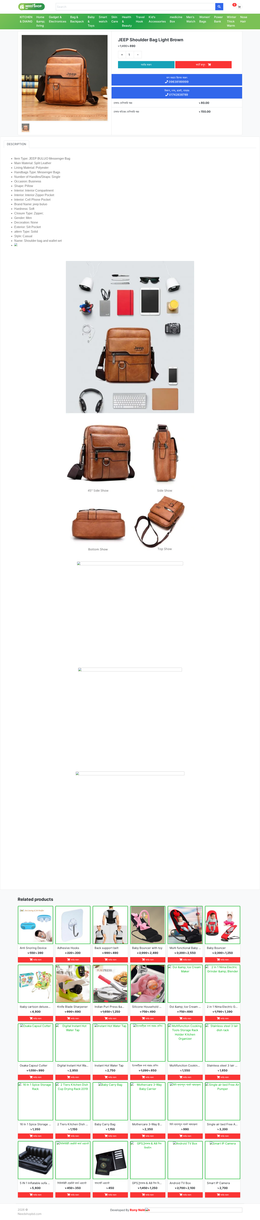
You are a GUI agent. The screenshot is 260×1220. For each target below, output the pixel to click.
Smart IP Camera (218, 1183)
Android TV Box (180, 1183)
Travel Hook (140, 19)
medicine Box (176, 19)
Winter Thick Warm (231, 21)
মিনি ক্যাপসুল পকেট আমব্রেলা (183, 1124)
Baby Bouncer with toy (147, 948)
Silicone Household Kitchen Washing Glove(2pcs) (147, 1006)
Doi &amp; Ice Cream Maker (185, 1006)
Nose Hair (243, 19)
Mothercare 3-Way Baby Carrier (147, 1124)
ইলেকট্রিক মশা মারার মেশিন (145, 1065)
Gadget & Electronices (57, 19)
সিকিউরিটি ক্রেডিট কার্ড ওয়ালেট (71, 1183)
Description (16, 144)
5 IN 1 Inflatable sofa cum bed (35, 1183)
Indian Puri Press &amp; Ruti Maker (110, 1006)
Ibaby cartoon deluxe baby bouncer (35, 1006)
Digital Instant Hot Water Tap (73, 1065)
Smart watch (103, 19)
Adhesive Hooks (68, 948)
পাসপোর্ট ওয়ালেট (102, 1183)
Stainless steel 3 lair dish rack (222, 1065)
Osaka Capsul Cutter (33, 1065)
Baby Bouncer (216, 948)
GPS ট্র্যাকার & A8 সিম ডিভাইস (147, 1183)
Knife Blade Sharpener (72, 1006)
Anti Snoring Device (33, 948)
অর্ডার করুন (146, 64)
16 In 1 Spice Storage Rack (35, 1124)
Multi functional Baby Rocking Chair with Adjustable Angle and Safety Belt (185, 948)
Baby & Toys (91, 21)
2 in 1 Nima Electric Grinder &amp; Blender (222, 1006)
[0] (239, 7)
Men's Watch (190, 19)
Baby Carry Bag (105, 1124)
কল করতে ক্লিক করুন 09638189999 (177, 80)
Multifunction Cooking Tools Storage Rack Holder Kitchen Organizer (185, 1065)
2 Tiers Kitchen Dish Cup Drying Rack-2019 (73, 1124)
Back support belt (106, 948)
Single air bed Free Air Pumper (222, 1124)
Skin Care (114, 19)
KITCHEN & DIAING (26, 19)
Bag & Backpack (77, 19)
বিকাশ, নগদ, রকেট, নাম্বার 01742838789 (176, 93)
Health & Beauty (127, 21)
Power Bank (218, 19)
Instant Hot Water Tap (109, 1065)
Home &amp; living (40, 21)
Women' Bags (204, 19)
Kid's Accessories (157, 19)
